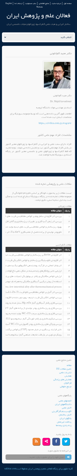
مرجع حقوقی (65, 386)
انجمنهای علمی (65, 401)
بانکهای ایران (65, 418)
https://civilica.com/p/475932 (55, 123)
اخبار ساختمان (65, 415)
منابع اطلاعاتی (44, 3)
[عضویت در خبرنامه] (68, 457)
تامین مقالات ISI (63, 369)
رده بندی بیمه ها (63, 425)
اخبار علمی (66, 408)
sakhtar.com (10, 469)
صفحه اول (67, 3)
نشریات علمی (65, 372)
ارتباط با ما (19, 3)
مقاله (69, 365)
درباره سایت (56, 3)
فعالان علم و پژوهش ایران (38, 16)
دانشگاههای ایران (63, 404)
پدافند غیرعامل (64, 422)
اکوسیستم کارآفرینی (61, 411)
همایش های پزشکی (62, 379)
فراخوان (67, 383)
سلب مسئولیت (30, 3)
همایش (68, 376)
